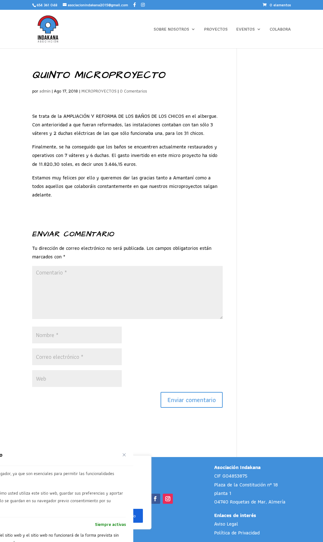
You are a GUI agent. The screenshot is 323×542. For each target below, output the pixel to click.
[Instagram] (143, 5)
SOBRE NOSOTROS (171, 30)
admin (44, 90)
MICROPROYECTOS (98, 90)
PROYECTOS (216, 30)
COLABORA (280, 30)
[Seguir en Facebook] (155, 499)
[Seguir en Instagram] (168, 499)
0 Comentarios (133, 90)
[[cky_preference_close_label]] (124, 454)
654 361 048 (47, 5)
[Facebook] (134, 5)
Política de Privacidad (237, 533)
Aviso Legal (226, 524)
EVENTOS (245, 30)
